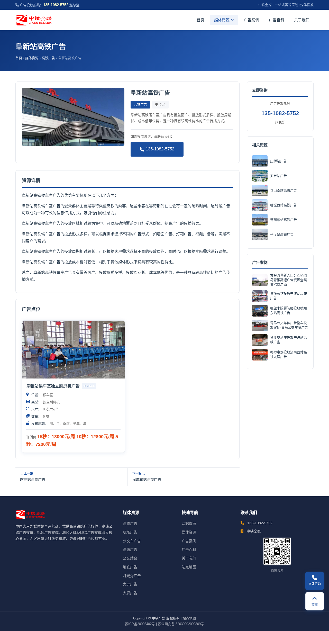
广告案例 (251, 20)
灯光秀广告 (132, 576)
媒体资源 (222, 20)
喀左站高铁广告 (32, 479)
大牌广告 (130, 593)
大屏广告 (130, 584)
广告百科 (276, 20)
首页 (200, 20)
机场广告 (130, 532)
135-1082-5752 (160, 149)
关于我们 (301, 20)
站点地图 (189, 567)
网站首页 (189, 523)
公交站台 (130, 558)
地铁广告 (130, 567)
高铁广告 (48, 58)
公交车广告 (132, 541)
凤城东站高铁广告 (146, 479)
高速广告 (130, 549)
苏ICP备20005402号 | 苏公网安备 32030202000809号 (164, 624)
